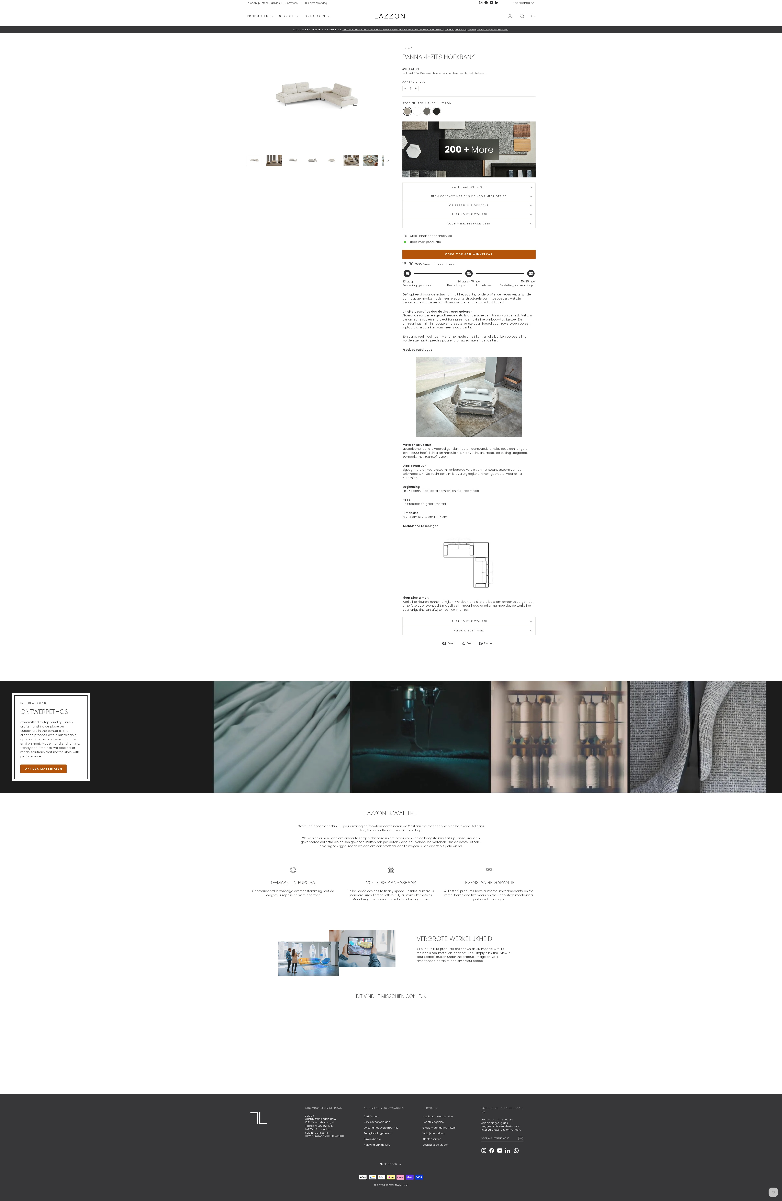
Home (406, 48)
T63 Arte (407, 111)
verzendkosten (433, 73)
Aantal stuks (414, 81)
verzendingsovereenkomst (381, 1127)
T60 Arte (427, 111)
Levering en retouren (469, 214)
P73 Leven (417, 111)
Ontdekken (315, 16)
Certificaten (371, 1116)
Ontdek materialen (43, 769)
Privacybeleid (372, 1139)
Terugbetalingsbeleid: (378, 1133)
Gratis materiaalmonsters (439, 1127)
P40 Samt (437, 111)
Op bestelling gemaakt (469, 205)
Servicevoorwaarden (377, 1122)
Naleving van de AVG (377, 1144)
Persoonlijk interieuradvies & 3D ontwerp (272, 3)
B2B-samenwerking (314, 3)
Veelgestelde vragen (436, 1144)
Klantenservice (432, 1139)
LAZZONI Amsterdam (318, 1129)
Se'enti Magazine (433, 1122)
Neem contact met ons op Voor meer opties (469, 196)
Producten (258, 16)
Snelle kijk (281, 1057)
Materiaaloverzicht (468, 187)
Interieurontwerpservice (438, 1116)
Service (287, 16)
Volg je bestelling (434, 1133)
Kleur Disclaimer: (469, 630)
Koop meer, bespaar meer (468, 223)
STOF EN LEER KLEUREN (426, 103)
